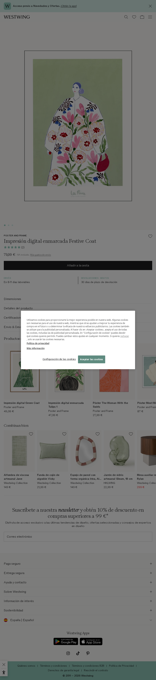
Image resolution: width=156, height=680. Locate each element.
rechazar (124, 336)
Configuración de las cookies (59, 359)
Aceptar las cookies (91, 359)
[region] (78, 340)
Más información (36, 348)
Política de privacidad (38, 343)
